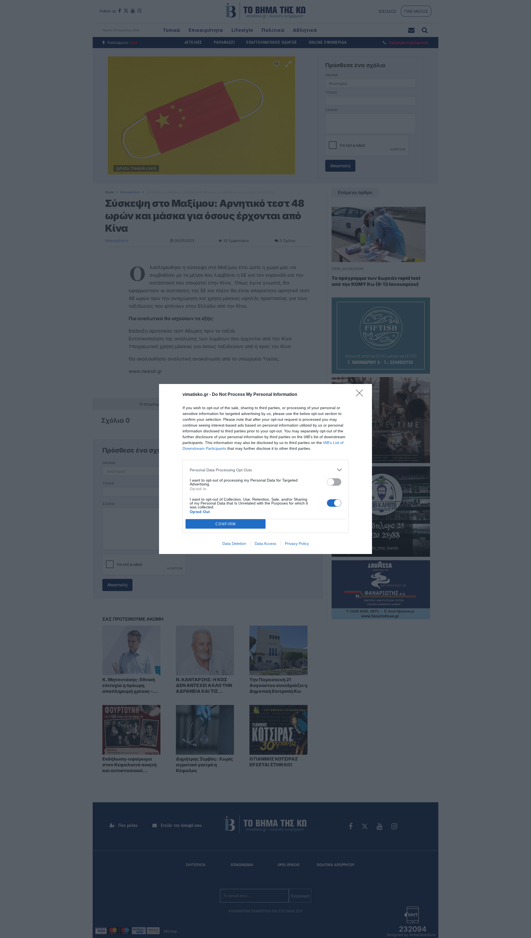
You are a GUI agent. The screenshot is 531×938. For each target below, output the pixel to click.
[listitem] (265, 470)
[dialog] (265, 469)
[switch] (334, 482)
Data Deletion (234, 543)
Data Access (265, 543)
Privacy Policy (297, 543)
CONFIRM (225, 524)
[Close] (361, 395)
